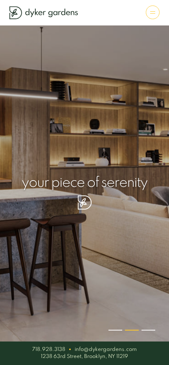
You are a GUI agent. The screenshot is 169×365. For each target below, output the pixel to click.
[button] (115, 330)
